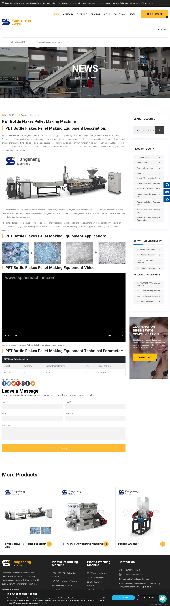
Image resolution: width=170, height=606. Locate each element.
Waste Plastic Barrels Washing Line (148, 211)
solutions (120, 14)
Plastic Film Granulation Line (147, 178)
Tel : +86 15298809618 (130, 570)
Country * (69, 414)
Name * (5, 402)
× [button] (167, 593)
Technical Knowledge (145, 168)
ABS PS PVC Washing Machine (145, 261)
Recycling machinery (147, 241)
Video (107, 14)
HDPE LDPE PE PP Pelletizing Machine (148, 284)
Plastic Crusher (128, 543)
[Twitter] (9, 383)
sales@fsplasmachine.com (50, 42)
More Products (142, 173)
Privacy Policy (44, 603)
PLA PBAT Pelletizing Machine (148, 291)
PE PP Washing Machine (146, 249)
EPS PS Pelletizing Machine (147, 296)
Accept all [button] (123, 598)
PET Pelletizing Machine (146, 302)
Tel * (4, 414)
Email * (68, 402)
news (132, 14)
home (56, 14)
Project (95, 14)
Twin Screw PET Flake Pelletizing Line (26, 545)
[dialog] (85, 598)
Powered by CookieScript (158, 605)
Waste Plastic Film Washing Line (147, 195)
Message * (6, 425)
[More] (33, 383)
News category (143, 148)
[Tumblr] (27, 383)
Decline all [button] (149, 598)
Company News (143, 157)
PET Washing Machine (145, 255)
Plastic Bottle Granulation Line (148, 183)
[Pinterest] (18, 383)
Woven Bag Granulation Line (147, 189)
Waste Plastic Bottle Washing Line (148, 203)
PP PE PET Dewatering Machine (82, 543)
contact (163, 30)
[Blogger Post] (23, 383)
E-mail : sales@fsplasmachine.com (135, 579)
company (68, 14)
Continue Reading (10, 589)
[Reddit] (13, 383)
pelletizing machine (147, 274)
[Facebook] (4, 383)
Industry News (142, 163)
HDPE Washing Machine (146, 268)
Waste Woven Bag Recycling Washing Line (147, 219)
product (82, 14)
